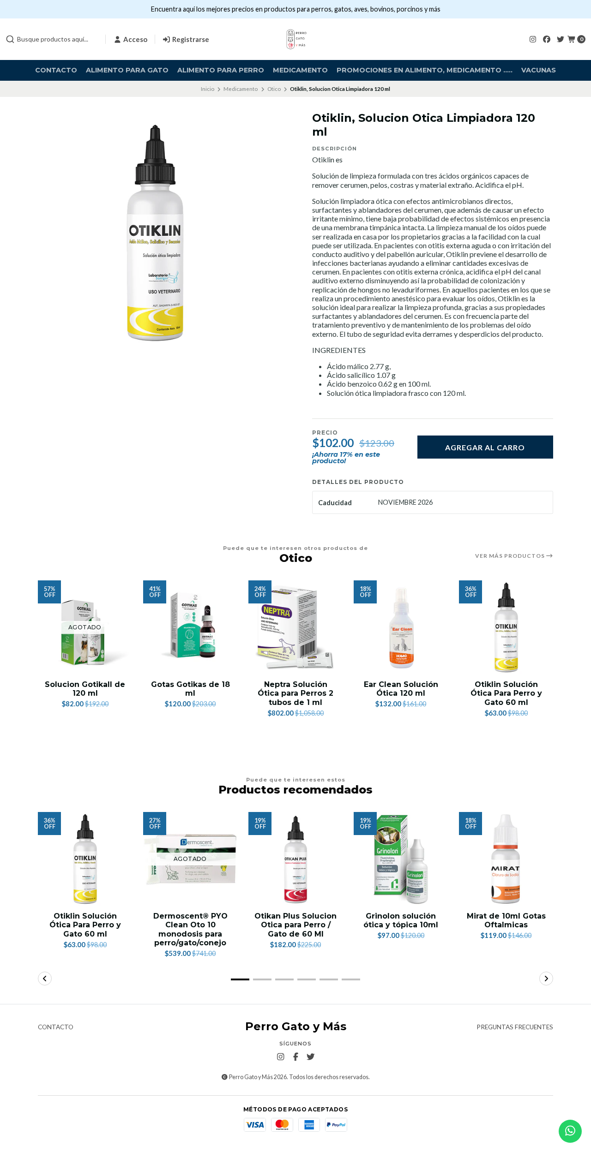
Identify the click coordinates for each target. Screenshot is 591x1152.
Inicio (207, 89)
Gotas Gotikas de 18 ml (190, 689)
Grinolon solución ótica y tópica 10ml (400, 920)
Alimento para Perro (220, 70)
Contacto (56, 70)
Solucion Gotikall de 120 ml (85, 689)
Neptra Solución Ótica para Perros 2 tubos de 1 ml (295, 693)
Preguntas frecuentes (514, 1027)
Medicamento (300, 70)
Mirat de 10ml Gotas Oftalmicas (506, 920)
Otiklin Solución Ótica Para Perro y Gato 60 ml (506, 693)
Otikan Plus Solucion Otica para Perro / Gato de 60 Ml (295, 925)
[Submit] (10, 39)
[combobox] (52, 39)
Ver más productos (510, 556)
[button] (240, 979)
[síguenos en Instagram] (532, 39)
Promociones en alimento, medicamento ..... (425, 70)
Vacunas (538, 70)
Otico (274, 89)
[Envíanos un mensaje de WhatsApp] (570, 1131)
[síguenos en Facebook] (546, 39)
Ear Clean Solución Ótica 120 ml (401, 689)
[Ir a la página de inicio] (295, 39)
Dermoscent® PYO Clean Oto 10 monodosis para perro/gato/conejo (190, 929)
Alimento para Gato (127, 70)
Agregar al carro (485, 447)
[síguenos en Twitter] (560, 39)
